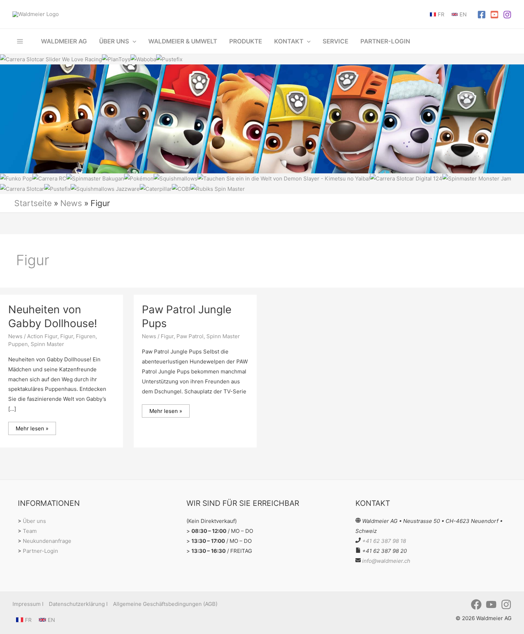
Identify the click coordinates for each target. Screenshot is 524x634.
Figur (66, 336)
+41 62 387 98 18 (384, 541)
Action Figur (42, 336)
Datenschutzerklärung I (78, 604)
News (71, 203)
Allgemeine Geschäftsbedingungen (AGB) (165, 604)
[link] (437, 14)
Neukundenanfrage (47, 541)
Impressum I (27, 604)
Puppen (18, 344)
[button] (132, 41)
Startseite (33, 203)
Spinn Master (47, 344)
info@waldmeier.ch (386, 560)
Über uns (34, 521)
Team (30, 531)
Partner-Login (40, 550)
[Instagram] (507, 14)
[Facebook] (481, 14)
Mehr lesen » (31, 427)
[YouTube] (494, 14)
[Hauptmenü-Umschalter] (20, 41)
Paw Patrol (190, 336)
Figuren (86, 336)
